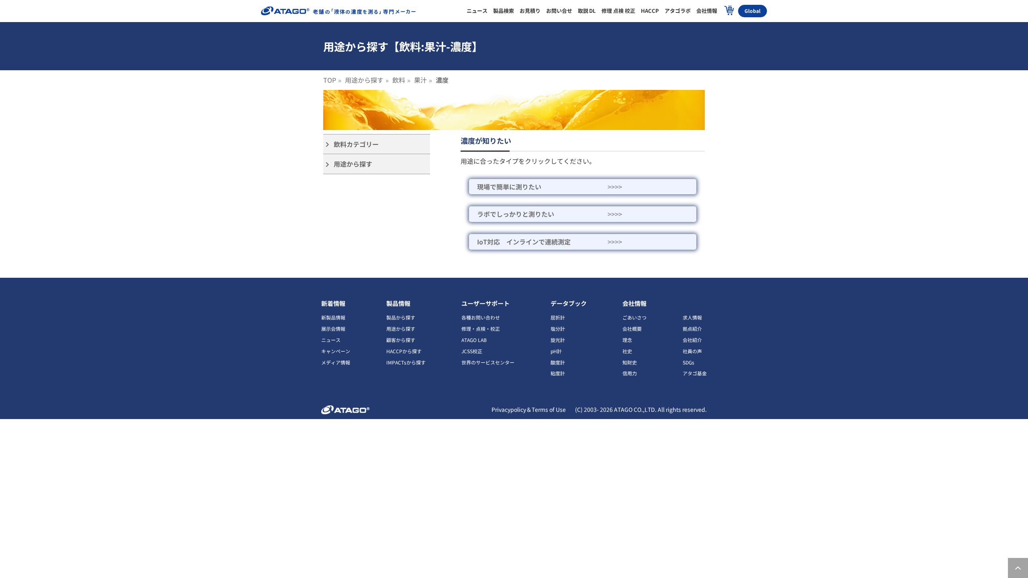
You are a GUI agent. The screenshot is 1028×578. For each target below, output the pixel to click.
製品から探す (400, 317)
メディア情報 (335, 362)
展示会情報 (333, 328)
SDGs (688, 362)
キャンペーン (335, 351)
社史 (627, 351)
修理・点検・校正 (480, 328)
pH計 (556, 351)
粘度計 (558, 373)
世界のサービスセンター (487, 362)
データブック (569, 303)
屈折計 (558, 317)
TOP (329, 80)
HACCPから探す (404, 351)
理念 (627, 339)
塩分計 (558, 328)
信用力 (629, 373)
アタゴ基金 (695, 373)
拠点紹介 (692, 328)
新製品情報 (333, 317)
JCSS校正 (471, 351)
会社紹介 (692, 339)
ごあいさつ (634, 317)
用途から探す (364, 80)
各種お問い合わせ (480, 317)
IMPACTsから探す (406, 362)
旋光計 (558, 339)
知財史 (629, 362)
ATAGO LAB (474, 339)
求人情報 (692, 317)
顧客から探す (400, 339)
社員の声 (692, 351)
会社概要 (632, 328)
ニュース (331, 339)
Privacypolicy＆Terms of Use (529, 409)
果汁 (420, 80)
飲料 (398, 80)
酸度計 (558, 362)
